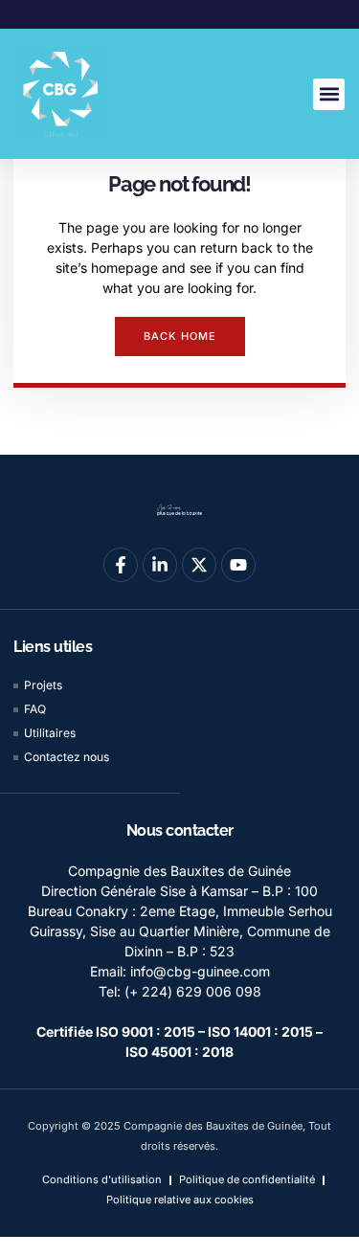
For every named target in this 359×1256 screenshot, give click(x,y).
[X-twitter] (199, 565)
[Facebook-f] (120, 565)
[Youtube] (238, 565)
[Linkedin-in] (160, 565)
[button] (329, 94)
